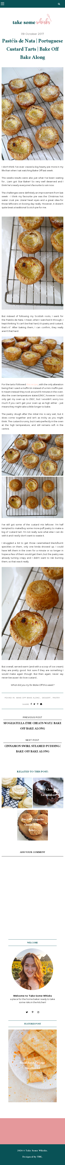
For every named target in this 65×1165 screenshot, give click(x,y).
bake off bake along (28, 698)
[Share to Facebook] (31, 704)
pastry (56, 698)
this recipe (32, 384)
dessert (46, 698)
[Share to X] (34, 704)
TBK (39, 1157)
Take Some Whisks (36, 1151)
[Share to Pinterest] (37, 704)
